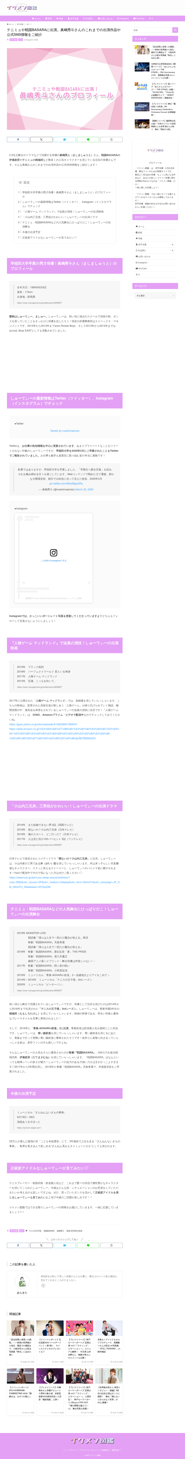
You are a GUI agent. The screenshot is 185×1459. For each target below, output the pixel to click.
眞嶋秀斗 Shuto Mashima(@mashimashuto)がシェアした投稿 (54, 598)
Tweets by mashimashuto (64, 430)
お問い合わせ (144, 256)
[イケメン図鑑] (96, 7)
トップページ (71, 1450)
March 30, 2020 (84, 489)
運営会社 (116, 1450)
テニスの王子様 (35, 1230)
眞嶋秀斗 (60, 1230)
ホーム (141, 226)
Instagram (142, 262)
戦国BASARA (49, 1230)
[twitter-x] (43, 1285)
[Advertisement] (64, 358)
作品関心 (141, 250)
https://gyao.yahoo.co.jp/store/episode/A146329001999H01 (43, 724)
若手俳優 (13, 39)
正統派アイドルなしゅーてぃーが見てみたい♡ (49, 237)
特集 (140, 238)
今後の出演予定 (31, 232)
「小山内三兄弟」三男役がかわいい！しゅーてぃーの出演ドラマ (60, 217)
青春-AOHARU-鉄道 (74, 1230)
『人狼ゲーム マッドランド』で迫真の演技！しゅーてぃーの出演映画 (63, 211)
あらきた (22, 1292)
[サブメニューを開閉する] (173, 245)
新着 (139, 232)
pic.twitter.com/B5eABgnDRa (66, 483)
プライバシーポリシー (89, 1450)
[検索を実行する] (175, 30)
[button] (18, 139)
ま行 (20, 39)
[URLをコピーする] (111, 139)
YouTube (142, 268)
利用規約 (105, 1450)
